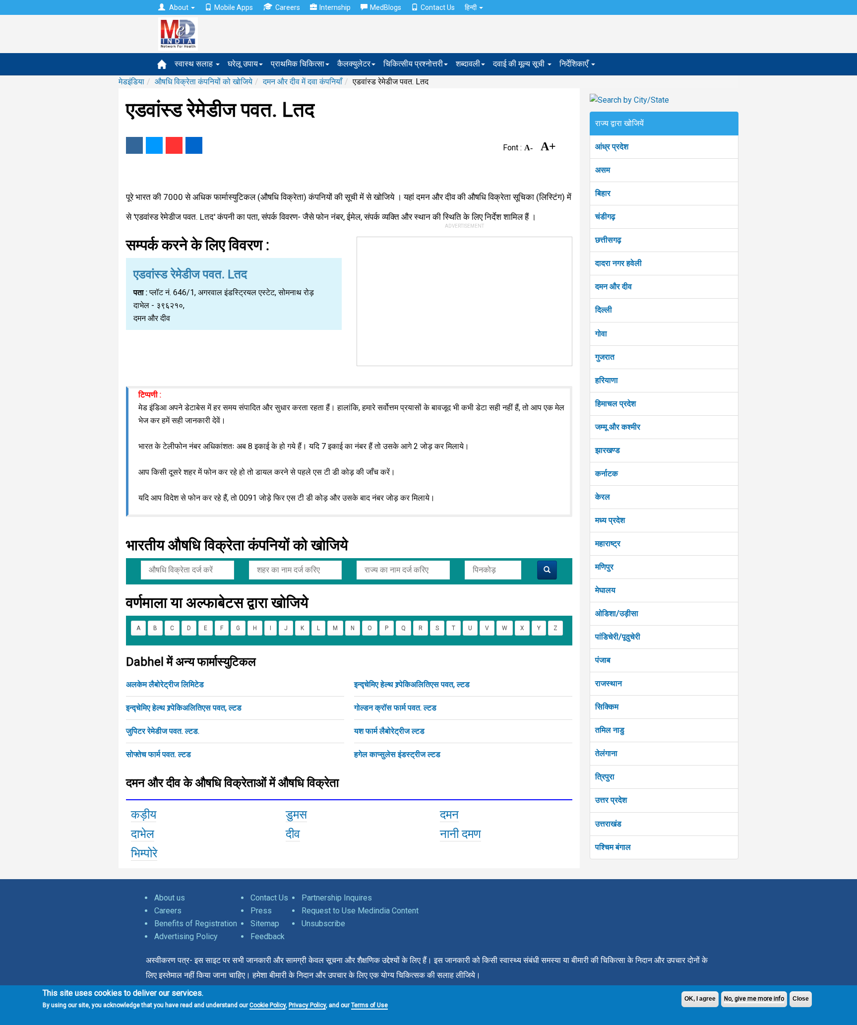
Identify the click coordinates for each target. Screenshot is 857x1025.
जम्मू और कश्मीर (617, 427)
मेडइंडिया (131, 81)
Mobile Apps (233, 7)
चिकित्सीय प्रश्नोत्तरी (413, 63)
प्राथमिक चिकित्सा (297, 63)
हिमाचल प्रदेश (615, 403)
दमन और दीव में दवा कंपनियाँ (302, 81)
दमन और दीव (613, 286)
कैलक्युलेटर (353, 63)
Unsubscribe (323, 923)
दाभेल (142, 834)
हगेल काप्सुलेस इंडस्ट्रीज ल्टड (397, 754)
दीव (293, 834)
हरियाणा (606, 380)
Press (261, 910)
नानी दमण (460, 834)
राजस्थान (608, 683)
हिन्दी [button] (471, 7)
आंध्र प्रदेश (611, 146)
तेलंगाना (606, 753)
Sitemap (264, 923)
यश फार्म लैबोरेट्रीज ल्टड (389, 731)
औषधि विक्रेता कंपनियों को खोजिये (203, 81)
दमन (449, 815)
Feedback (267, 936)
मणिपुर (604, 567)
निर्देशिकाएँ (574, 63)
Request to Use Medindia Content (360, 910)
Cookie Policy (267, 1005)
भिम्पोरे (144, 853)
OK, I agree (700, 998)
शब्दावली (468, 63)
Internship (335, 7)
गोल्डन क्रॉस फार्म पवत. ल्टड (395, 707)
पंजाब (603, 660)
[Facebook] (134, 145)
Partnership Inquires (337, 897)
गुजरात (604, 357)
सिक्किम (606, 706)
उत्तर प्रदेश (611, 800)
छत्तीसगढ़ (608, 240)
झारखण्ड (607, 450)
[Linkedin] (193, 145)
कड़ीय (143, 815)
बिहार (603, 193)
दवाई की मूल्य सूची (520, 63)
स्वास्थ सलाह (195, 63)
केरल (602, 497)
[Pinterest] (174, 145)
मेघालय (605, 590)
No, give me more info (754, 998)
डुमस (296, 815)
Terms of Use (369, 1005)
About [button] (179, 7)
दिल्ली (603, 310)
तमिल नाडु (609, 730)
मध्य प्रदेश (610, 520)
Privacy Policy (307, 1005)
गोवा (601, 333)
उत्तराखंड (608, 824)
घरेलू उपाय (243, 63)
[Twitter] (154, 145)
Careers (287, 7)
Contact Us (438, 7)
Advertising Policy (186, 936)
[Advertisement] (464, 299)
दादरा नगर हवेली (618, 263)
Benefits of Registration (195, 923)
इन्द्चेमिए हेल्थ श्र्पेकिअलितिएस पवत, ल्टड (412, 684)
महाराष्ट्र (607, 543)
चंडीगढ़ (605, 216)
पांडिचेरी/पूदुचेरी (617, 636)
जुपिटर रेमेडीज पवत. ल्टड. (162, 731)
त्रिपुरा (604, 776)
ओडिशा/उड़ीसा (616, 613)
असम (602, 170)
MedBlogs (385, 7)
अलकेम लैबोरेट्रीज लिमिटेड (165, 684)
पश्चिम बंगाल (613, 847)
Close (801, 998)
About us (169, 897)
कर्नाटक (606, 473)
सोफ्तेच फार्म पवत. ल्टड (158, 754)
